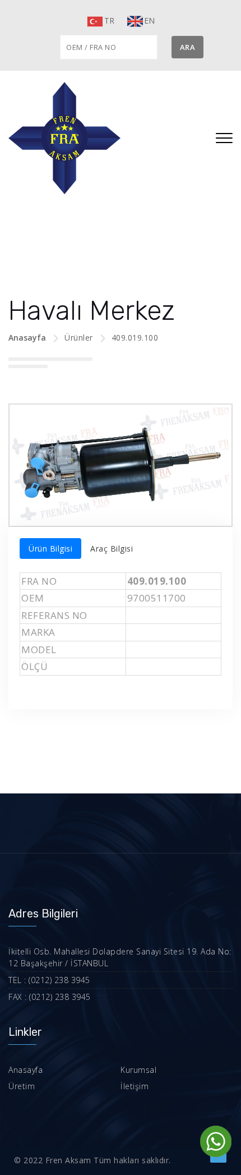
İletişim (135, 1086)
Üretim (21, 1086)
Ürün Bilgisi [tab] (50, 548)
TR (109, 20)
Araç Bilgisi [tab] (111, 548)
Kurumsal (138, 1069)
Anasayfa (27, 337)
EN (149, 20)
